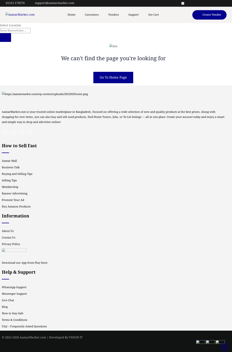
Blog (5, 307)
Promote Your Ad (13, 200)
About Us (8, 231)
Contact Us (8, 238)
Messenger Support (14, 294)
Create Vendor (211, 15)
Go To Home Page (113, 77)
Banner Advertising (14, 194)
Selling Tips (9, 180)
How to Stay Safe (12, 313)
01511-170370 (15, 3)
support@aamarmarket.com (54, 3)
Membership (10, 187)
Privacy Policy (11, 244)
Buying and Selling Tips (17, 174)
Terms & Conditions (14, 320)
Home (71, 15)
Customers (92, 15)
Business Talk (11, 167)
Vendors (113, 15)
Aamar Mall (9, 161)
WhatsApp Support (14, 287)
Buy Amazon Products (16, 207)
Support (133, 15)
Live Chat (8, 300)
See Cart (153, 15)
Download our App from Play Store (24, 263)
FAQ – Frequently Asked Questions (24, 326)
